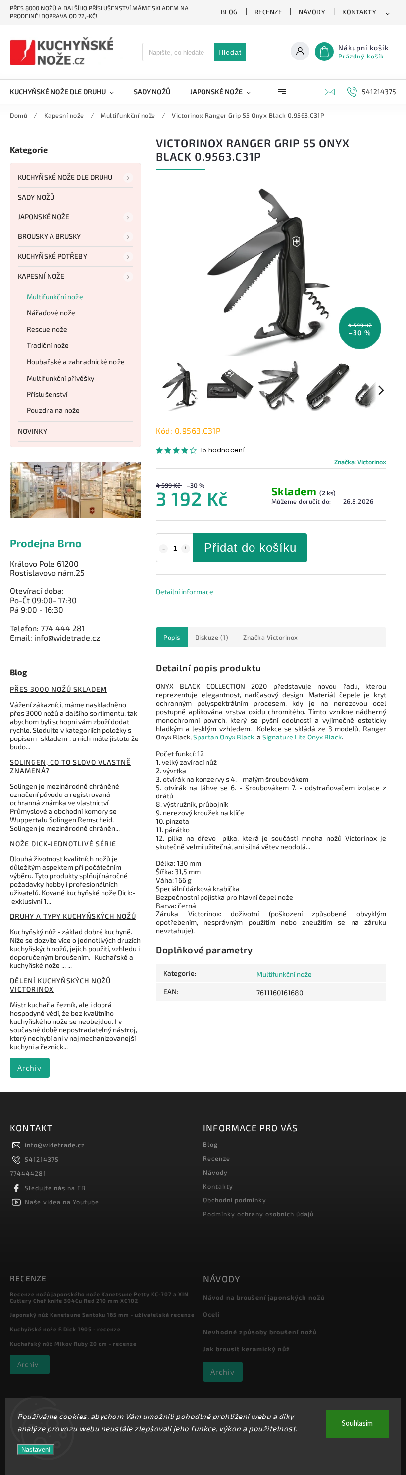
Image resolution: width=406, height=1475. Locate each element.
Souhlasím (357, 1423)
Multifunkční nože (55, 296)
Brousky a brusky (49, 236)
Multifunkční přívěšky (60, 378)
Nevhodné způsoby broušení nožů (260, 1332)
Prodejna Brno (46, 543)
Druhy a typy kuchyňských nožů (73, 916)
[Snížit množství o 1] (163, 548)
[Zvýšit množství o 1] (185, 548)
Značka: (360, 462)
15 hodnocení (223, 450)
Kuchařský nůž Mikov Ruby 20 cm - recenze (73, 1343)
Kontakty (359, 12)
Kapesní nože (41, 276)
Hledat (230, 52)
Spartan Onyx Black (223, 737)
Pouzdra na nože (53, 410)
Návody (312, 12)
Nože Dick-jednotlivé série (63, 843)
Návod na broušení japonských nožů (264, 1297)
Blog (229, 12)
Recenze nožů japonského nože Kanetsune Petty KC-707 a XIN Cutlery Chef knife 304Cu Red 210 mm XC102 (99, 1297)
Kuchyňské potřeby (52, 256)
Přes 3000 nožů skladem (58, 689)
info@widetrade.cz (55, 1145)
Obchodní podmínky (234, 1200)
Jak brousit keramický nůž (246, 1349)
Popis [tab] (171, 637)
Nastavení (36, 1449)
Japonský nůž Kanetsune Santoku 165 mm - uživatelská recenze (102, 1314)
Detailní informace (184, 591)
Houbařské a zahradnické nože (76, 361)
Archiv (29, 1067)
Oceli (211, 1314)
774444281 (28, 1173)
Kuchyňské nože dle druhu (65, 177)
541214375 (42, 1159)
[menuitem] (67, 91)
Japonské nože (43, 216)
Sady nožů (36, 197)
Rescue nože (47, 329)
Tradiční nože (48, 345)
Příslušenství (47, 394)
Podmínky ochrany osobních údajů (258, 1214)
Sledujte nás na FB (55, 1187)
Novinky (32, 431)
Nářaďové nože (51, 312)
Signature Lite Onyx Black (302, 737)
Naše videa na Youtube (62, 1202)
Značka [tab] (270, 637)
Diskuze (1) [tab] (212, 637)
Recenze (268, 12)
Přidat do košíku (250, 547)
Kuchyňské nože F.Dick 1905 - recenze (65, 1329)
